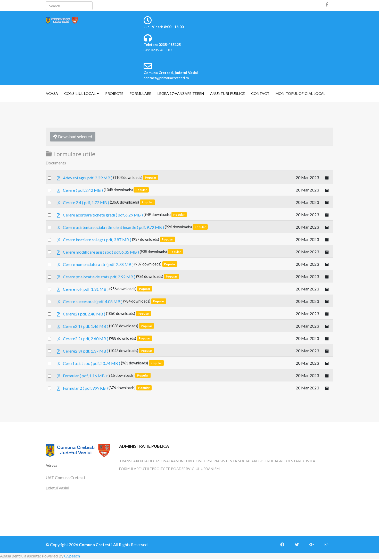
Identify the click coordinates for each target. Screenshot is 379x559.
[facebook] (327, 4)
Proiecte (114, 93)
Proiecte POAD (167, 468)
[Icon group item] (285, 545)
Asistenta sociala (235, 461)
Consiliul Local (80, 93)
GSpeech (72, 555)
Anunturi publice (227, 93)
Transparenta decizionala (146, 461)
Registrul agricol (272, 461)
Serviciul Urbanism (201, 468)
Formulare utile (135, 468)
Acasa (52, 93)
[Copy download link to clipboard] (327, 177)
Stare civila (303, 461)
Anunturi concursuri (195, 461)
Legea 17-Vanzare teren (181, 93)
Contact (260, 93)
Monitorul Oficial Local (300, 93)
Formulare (140, 93)
